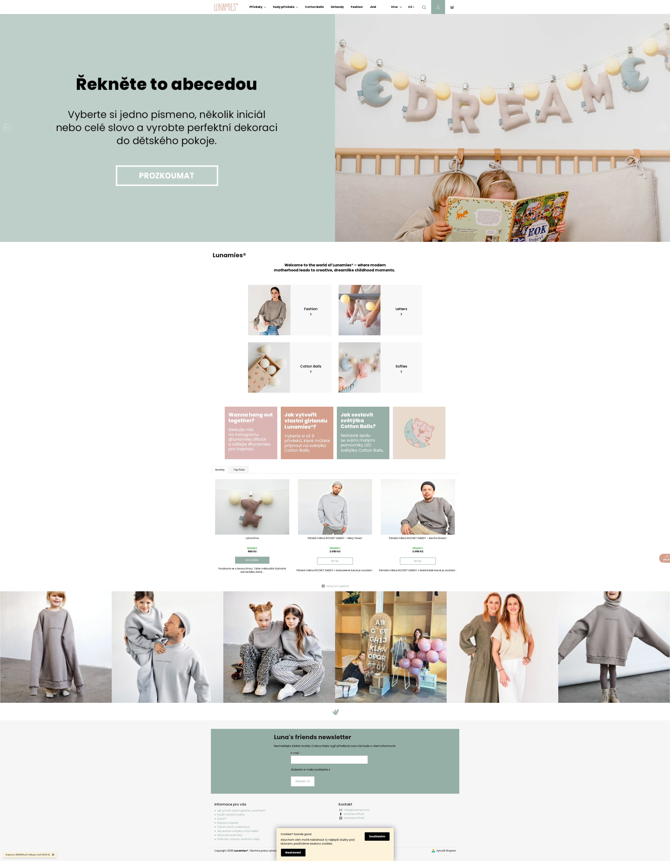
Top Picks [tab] (239, 469)
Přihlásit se (303, 781)
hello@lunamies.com (357, 810)
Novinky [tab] (220, 469)
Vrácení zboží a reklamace (233, 827)
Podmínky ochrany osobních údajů (238, 839)
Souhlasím (377, 836)
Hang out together (337, 586)
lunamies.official (354, 814)
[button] (50, 128)
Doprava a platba (227, 823)
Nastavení (293, 852)
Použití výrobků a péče (231, 814)
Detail (335, 561)
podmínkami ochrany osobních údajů (355, 769)
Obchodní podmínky (229, 835)
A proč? (221, 818)
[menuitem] (257, 7)
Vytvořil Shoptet (446, 850)
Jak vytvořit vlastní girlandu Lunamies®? (241, 810)
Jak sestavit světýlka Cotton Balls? (238, 831)
